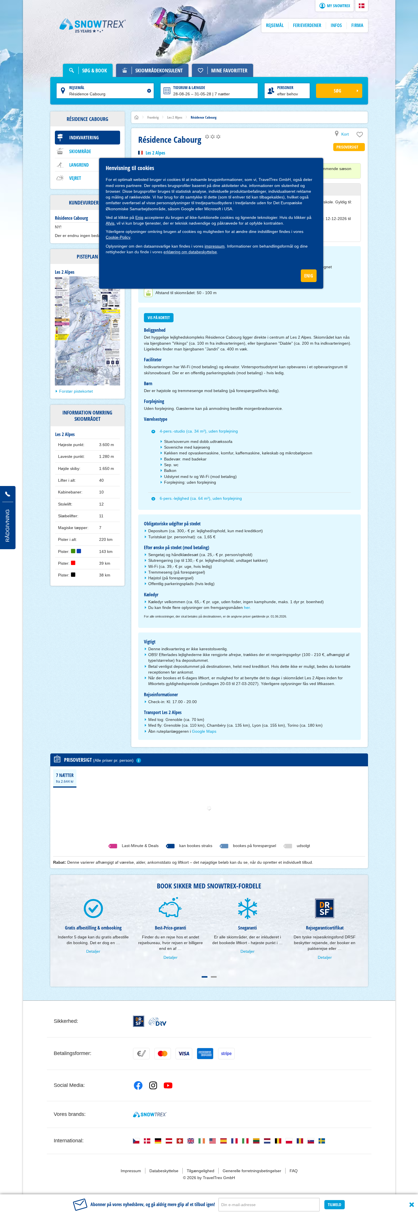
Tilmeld (334, 1204)
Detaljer (93, 951)
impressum (215, 246)
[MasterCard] (162, 1053)
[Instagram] (153, 1085)
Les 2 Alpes (155, 153)
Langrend (79, 165)
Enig (139, 217)
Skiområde (80, 151)
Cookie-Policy (118, 237)
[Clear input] (149, 90)
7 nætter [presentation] (65, 778)
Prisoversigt (347, 147)
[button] (361, 5)
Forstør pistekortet (76, 391)
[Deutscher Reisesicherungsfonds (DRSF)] (138, 1021)
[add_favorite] (360, 136)
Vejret (75, 178)
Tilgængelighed (200, 1170)
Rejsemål (76, 87)
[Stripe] (226, 1053)
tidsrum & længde (189, 87)
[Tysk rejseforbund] (157, 1021)
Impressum (131, 1170)
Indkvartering (84, 137)
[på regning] (141, 1053)
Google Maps (204, 731)
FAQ (294, 1170)
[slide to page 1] (204, 977)
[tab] (64, 777)
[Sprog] (136, 1140)
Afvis (110, 223)
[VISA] (184, 1053)
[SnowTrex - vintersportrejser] (150, 1114)
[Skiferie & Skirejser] (92, 25)
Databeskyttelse (163, 1170)
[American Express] (205, 1053)
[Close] (412, 1205)
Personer (285, 87)
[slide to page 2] (214, 977)
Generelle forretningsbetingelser (252, 1170)
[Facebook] (138, 1085)
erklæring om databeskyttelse (190, 252)
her (247, 607)
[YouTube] (168, 1085)
